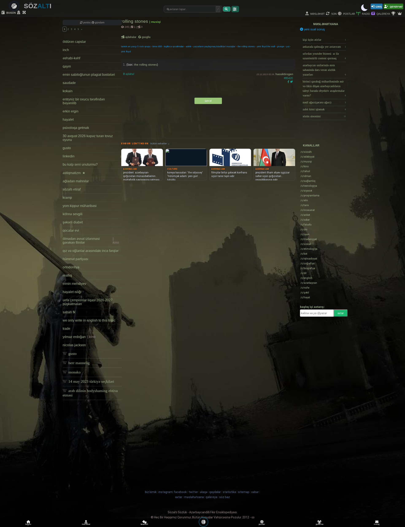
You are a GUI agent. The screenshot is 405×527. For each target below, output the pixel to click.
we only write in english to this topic (89, 320)
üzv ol (208, 100)
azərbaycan (308, 282)
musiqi (306, 161)
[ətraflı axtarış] (235, 9)
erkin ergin (70, 111)
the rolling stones (246, 46)
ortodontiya (71, 267)
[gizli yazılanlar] (19, 12)
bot (303, 253)
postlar (349, 14)
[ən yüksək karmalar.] (400, 13)
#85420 (288, 78)
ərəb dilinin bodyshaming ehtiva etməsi (90, 393)
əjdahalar (131, 37)
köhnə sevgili (72, 214)
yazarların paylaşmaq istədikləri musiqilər (214, 46)
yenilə (86, 22)
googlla (145, 37)
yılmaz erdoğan (79, 337)
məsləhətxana (325, 24)
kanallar (311, 145)
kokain (68, 91)
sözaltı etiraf (72, 189)
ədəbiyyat (307, 156)
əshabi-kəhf (71, 58)
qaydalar (215, 492)
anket (305, 215)
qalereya (383, 14)
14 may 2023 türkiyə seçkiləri (90, 381)
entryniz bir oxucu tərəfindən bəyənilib (84, 101)
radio (365, 14)
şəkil (304, 292)
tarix (304, 205)
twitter (193, 492)
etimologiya (308, 248)
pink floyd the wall (266, 46)
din (303, 229)
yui (287, 46)
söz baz (224, 497)
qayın (67, 66)
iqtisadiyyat (308, 258)
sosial (305, 244)
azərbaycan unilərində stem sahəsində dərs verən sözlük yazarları (324, 70)
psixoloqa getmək (76, 128)
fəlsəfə (305, 224)
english (306, 278)
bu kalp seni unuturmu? (80, 164)
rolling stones (135, 21)
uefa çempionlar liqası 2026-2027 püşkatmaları (88, 302)
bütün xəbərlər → (160, 143)
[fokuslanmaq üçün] (24, 12)
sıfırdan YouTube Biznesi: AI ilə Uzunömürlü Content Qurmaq (324, 56)
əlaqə (203, 492)
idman (305, 176)
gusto (67, 148)
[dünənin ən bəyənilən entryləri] (394, 13)
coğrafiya (307, 263)
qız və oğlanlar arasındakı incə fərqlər (91, 251)
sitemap (243, 492)
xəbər (305, 219)
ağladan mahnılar (76, 181)
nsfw (304, 287)
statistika (229, 492)
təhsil (305, 171)
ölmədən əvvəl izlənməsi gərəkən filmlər (91, 240)
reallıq (67, 275)
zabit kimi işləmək (324, 109)
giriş (378, 6)
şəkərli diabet (73, 222)
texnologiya (308, 185)
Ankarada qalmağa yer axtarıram (324, 46)
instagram (165, 492)
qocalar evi (71, 230)
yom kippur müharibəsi (80, 206)
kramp (67, 197)
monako (74, 372)
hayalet (68, 119)
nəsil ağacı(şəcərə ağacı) (324, 102)
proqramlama (309, 195)
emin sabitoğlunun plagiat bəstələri (89, 74)
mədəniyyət (308, 239)
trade (66, 328)
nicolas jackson (74, 345)
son (334, 14)
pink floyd (126, 51)
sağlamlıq (307, 181)
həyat (305, 297)
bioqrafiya (307, 268)
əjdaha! (128, 74)
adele (188, 46)
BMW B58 (157, 46)
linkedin (92, 156)
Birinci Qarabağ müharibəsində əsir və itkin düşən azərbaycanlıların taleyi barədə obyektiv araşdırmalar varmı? (324, 88)
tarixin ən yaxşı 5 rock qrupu (135, 46)
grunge (280, 46)
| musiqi (155, 21)
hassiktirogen (284, 74)
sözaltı (306, 151)
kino (304, 166)
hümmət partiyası (75, 259)
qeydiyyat (396, 6)
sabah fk (69, 312)
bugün (11, 13)
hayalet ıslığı (72, 292)
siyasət (306, 190)
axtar (341, 313)
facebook (180, 492)
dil (303, 273)
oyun (304, 234)
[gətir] (227, 9)
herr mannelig (78, 363)
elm (304, 200)
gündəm (99, 22)
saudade (69, 83)
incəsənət (307, 210)
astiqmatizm (74, 173)
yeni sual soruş (314, 29)
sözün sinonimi (324, 116)
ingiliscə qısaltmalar (174, 46)
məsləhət (317, 14)
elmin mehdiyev (74, 283)
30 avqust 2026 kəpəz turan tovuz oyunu (88, 138)
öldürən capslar (74, 41)
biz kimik (151, 492)
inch (66, 50)
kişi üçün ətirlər (324, 39)
